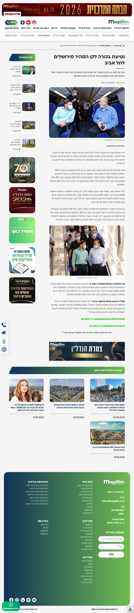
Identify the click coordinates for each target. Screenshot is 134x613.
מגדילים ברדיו (27, 35)
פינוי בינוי (87, 482)
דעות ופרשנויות (41, 28)
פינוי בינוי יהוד (87, 498)
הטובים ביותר (109, 35)
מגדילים (87, 557)
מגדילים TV (84, 28)
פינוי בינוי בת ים (86, 492)
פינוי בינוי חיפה (86, 501)
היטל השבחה (86, 543)
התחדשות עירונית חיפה (38, 498)
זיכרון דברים (87, 528)
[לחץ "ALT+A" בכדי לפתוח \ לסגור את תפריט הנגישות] (130, 609)
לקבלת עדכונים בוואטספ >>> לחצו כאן (107, 326)
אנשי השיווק (11, 35)
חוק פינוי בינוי (87, 513)
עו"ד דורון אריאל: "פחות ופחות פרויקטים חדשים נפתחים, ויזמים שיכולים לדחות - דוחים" (15, 69)
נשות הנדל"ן (59, 35)
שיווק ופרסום (12, 28)
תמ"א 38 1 (44, 531)
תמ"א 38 (43, 521)
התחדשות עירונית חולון (39, 488)
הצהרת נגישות (86, 576)
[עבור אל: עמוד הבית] (119, 22)
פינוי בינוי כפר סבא (85, 495)
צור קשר (89, 573)
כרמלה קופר (120, 83)
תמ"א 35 (88, 546)
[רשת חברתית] (34, 22)
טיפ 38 (45, 528)
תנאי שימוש (87, 579)
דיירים (54, 28)
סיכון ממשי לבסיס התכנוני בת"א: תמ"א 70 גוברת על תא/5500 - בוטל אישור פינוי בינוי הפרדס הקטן (27, 407)
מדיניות (89, 507)
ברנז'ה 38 (44, 525)
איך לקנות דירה (86, 531)
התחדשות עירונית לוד (39, 501)
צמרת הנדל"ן (92, 35)
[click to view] (67, 10)
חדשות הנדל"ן (121, 28)
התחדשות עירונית (102, 28)
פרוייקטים (88, 510)
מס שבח (88, 534)
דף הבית (118, 46)
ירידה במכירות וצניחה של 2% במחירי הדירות (15, 106)
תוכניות (89, 504)
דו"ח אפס (88, 540)
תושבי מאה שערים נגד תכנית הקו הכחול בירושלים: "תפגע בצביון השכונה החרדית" (109, 407)
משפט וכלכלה (68, 28)
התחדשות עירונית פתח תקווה (36, 492)
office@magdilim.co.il (113, 501)
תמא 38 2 (44, 534)
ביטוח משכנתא (86, 537)
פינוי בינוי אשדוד (86, 488)
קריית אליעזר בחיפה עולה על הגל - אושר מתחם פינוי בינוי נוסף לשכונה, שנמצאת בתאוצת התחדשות (15, 87)
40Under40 (43, 35)
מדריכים (25, 28)
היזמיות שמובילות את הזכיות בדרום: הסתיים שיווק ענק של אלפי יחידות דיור (15, 124)
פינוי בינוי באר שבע (85, 485)
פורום (90, 564)
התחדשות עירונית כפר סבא (37, 485)
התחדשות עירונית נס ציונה (37, 495)
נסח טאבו (88, 525)
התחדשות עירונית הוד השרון (37, 504)
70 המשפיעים (75, 35)
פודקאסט (124, 35)
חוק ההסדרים (86, 549)
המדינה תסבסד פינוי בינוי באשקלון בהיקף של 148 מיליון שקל (15, 142)
